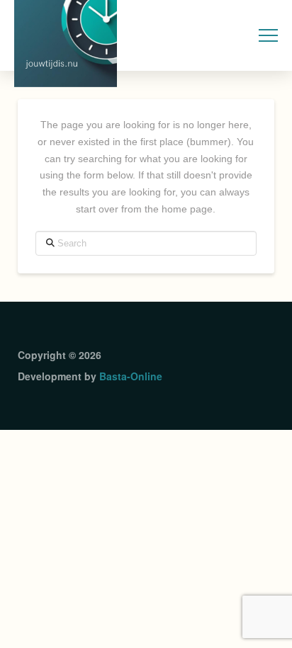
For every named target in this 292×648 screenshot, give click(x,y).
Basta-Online (130, 376)
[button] (268, 35)
